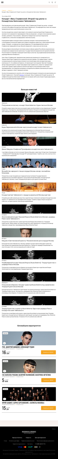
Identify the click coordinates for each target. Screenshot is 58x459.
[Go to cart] (55, 2)
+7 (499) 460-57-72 (40, 444)
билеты (22, 75)
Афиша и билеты (17, 437)
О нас (5, 441)
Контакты (30, 444)
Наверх (54, 429)
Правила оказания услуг (28, 441)
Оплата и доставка (14, 441)
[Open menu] (2, 2)
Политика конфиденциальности (45, 441)
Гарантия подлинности (19, 444)
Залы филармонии (40, 437)
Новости (28, 437)
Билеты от (48, 352)
